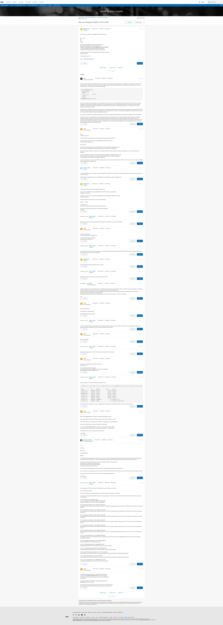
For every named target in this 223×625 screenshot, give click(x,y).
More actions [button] (139, 22)
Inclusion (115, 610)
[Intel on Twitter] (76, 613)
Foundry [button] (41, 2)
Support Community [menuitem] (5, 5)
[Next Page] (115, 71)
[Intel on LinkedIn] (79, 613)
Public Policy (120, 610)
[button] (142, 29)
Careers (99, 610)
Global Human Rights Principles (144, 618)
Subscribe (130, 22)
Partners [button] (35, 2)
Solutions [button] (21, 2)
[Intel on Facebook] (73, 613)
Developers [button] (28, 2)
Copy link (133, 123)
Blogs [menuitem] (50, 5)
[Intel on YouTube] (82, 613)
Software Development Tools (102, 17)
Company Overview (77, 610)
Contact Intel (84, 610)
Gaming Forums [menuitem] (43, 5)
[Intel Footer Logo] (67, 614)
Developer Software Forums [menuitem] (20, 5)
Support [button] (15, 2)
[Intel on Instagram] (85, 613)
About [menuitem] (12, 5)
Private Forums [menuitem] (56, 5)
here (112, 599)
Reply (140, 63)
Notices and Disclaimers (93, 618)
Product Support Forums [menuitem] (32, 5)
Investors (95, 610)
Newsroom (90, 610)
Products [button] (8, 2)
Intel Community (81, 17)
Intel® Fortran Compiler (82, 18)
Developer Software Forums (91, 17)
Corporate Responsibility (107, 610)
